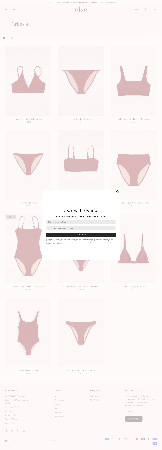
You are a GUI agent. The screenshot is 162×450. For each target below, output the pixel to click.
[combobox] (50, 228)
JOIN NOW (81, 234)
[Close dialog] (117, 192)
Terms (61, 243)
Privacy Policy (55, 243)
